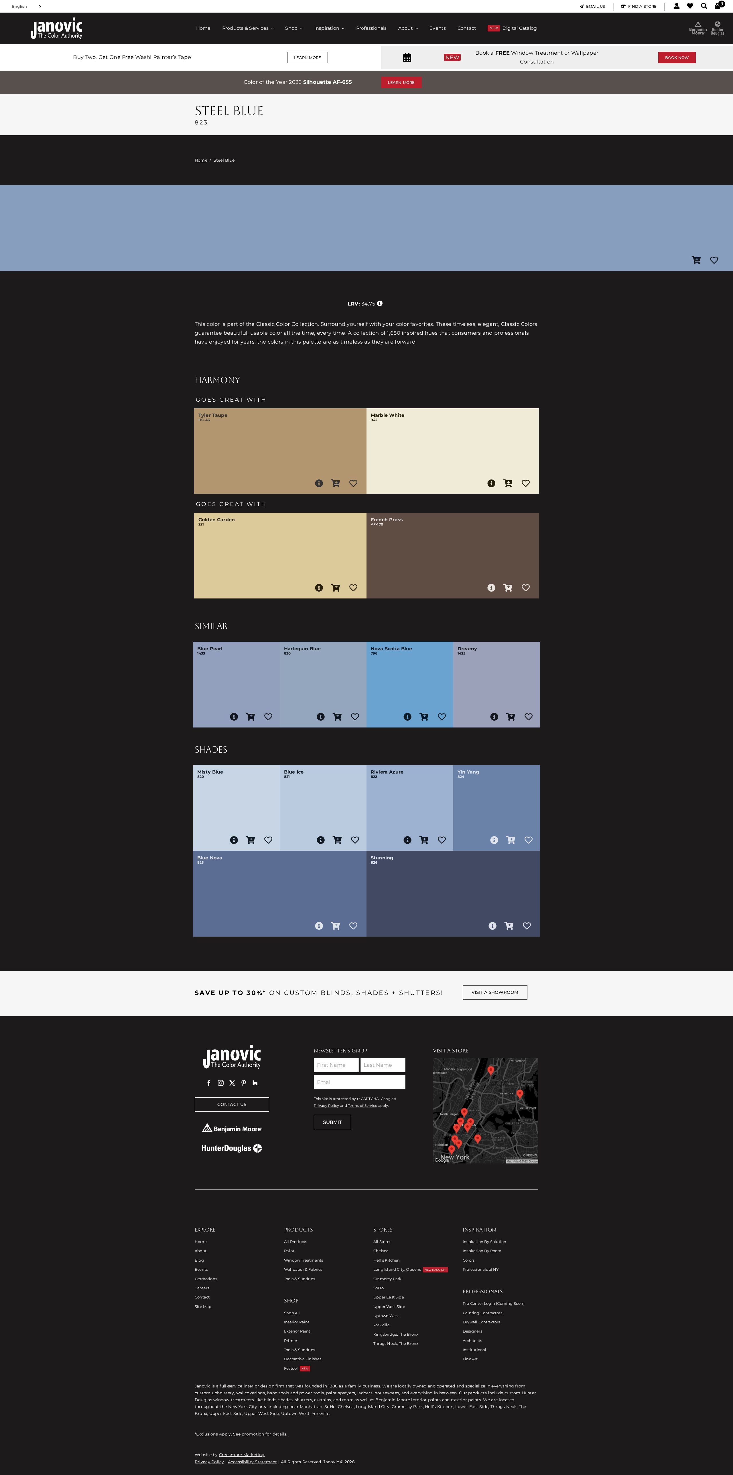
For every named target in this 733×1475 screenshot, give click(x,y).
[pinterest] (244, 1083)
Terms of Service (362, 1106)
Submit (332, 1122)
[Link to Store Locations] (485, 1110)
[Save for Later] (714, 260)
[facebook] (209, 1083)
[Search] (704, 6)
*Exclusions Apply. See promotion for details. (241, 1434)
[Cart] (717, 6)
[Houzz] (255, 1083)
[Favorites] (690, 6)
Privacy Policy (326, 1106)
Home (201, 160)
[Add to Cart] (696, 260)
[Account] (676, 6)
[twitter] (232, 1083)
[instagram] (221, 1083)
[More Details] (319, 483)
